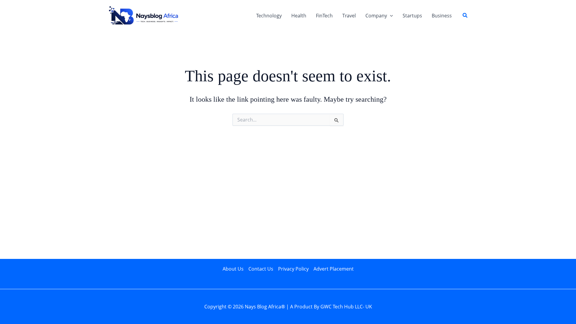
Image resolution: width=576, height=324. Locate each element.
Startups (412, 15)
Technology (269, 15)
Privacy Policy (293, 269)
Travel (349, 15)
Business (442, 15)
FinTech (324, 15)
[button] (390, 16)
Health (298, 15)
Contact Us (260, 269)
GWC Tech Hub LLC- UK (346, 306)
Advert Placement (334, 269)
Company (376, 15)
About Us (233, 269)
